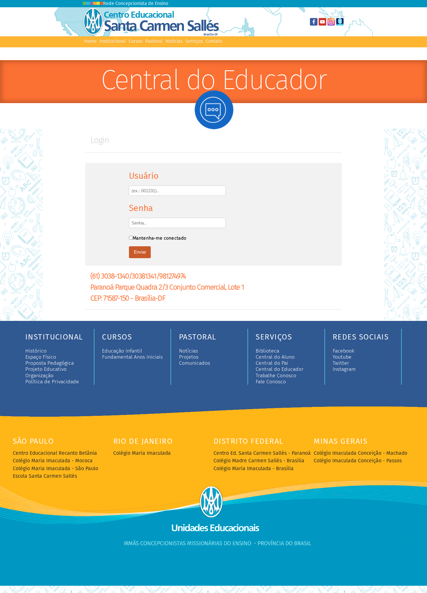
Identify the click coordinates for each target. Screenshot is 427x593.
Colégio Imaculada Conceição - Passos (358, 461)
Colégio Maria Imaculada (142, 453)
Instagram (344, 369)
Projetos (188, 357)
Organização (39, 376)
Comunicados (194, 363)
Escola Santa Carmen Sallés (45, 476)
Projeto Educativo (46, 369)
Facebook (343, 351)
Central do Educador (280, 369)
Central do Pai (272, 363)
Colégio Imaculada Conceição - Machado (360, 453)
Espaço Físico (40, 357)
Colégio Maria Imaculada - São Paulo (55, 469)
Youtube (342, 357)
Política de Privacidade (52, 382)
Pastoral (154, 41)
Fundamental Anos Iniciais (132, 357)
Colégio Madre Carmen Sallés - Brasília (259, 461)
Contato (214, 41)
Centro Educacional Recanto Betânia (55, 453)
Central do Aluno (275, 357)
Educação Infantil (122, 351)
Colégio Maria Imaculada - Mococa (53, 461)
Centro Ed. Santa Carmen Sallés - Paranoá (262, 453)
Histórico (35, 351)
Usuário (144, 176)
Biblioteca (267, 351)
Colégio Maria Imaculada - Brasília (254, 469)
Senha (141, 208)
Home (90, 41)
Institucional (113, 41)
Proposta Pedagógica (49, 363)
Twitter (341, 363)
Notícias (174, 41)
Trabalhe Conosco (276, 376)
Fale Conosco (271, 382)
